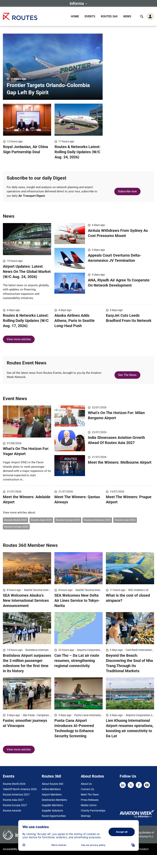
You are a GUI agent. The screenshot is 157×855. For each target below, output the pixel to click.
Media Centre (88, 805)
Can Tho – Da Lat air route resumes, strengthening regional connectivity (76, 660)
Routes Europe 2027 (15, 805)
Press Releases (90, 799)
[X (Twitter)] (131, 785)
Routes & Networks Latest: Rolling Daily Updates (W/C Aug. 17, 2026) (26, 320)
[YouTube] (147, 785)
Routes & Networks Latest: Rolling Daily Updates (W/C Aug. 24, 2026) (78, 151)
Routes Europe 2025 (68, 519)
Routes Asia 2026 (125, 519)
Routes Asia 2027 (13, 799)
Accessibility (10, 849)
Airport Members (52, 794)
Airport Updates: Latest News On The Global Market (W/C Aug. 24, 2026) (27, 271)
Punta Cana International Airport (93, 715)
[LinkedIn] (123, 785)
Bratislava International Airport (43, 649)
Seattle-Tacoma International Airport (45, 589)
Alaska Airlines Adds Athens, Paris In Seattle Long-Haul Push (74, 320)
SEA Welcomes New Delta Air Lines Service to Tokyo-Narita (77, 600)
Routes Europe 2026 (16, 526)
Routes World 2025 (15, 519)
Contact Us (87, 789)
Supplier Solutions (52, 810)
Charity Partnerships (93, 810)
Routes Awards (12, 810)
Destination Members (54, 799)
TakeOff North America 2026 (20, 789)
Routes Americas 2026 (97, 519)
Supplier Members (52, 805)
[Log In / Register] (150, 16)
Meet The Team (90, 794)
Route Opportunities (54, 815)
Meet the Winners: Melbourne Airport (119, 462)
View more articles (19, 339)
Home (75, 16)
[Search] (142, 16)
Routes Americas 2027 (16, 794)
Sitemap (86, 815)
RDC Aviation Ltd (138, 589)
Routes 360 (109, 16)
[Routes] (20, 16)
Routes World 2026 (14, 783)
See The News (127, 375)
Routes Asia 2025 (41, 519)
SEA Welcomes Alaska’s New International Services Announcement (26, 600)
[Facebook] (139, 785)
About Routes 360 (52, 783)
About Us (86, 783)
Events (90, 16)
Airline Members (51, 789)
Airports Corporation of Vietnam (96, 649)
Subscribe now (127, 191)
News (127, 16)
